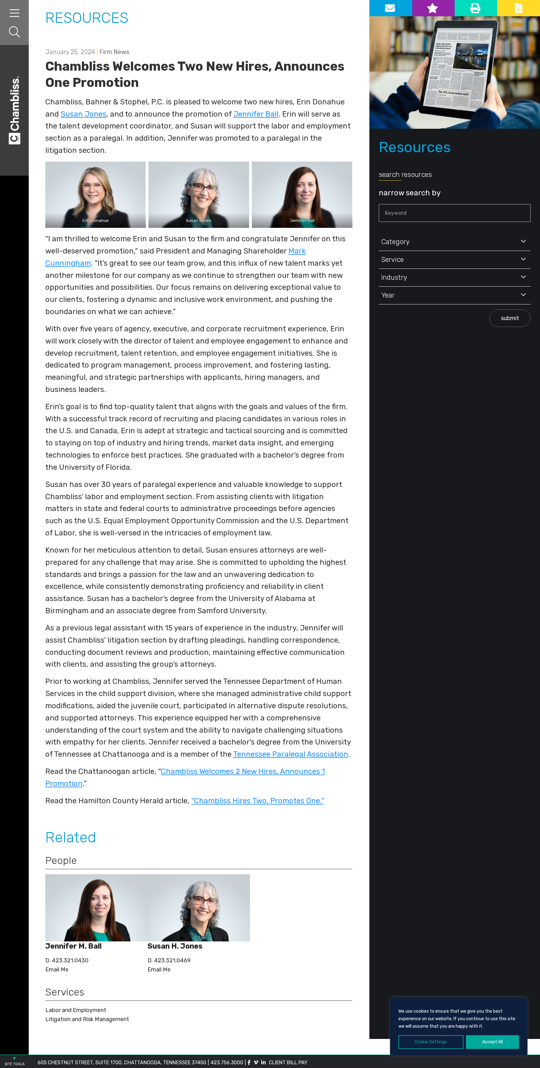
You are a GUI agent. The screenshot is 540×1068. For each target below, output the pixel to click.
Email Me (56, 969)
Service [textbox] (392, 259)
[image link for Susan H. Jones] (199, 908)
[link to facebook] (249, 1063)
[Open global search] (14, 32)
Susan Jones (83, 114)
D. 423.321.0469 (169, 960)
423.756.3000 (227, 1062)
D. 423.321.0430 (66, 960)
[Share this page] (390, 8)
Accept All (492, 1042)
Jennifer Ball (255, 114)
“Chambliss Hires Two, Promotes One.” (257, 800)
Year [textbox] (388, 295)
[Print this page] (476, 8)
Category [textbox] (395, 242)
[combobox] (454, 242)
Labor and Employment (75, 1010)
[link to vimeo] (256, 1063)
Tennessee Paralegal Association (290, 754)
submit (510, 318)
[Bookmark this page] (433, 8)
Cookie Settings (431, 1042)
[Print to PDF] (518, 8)
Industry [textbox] (394, 277)
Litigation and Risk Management (87, 1019)
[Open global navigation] (14, 13)
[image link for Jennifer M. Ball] (96, 908)
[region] (459, 1026)
